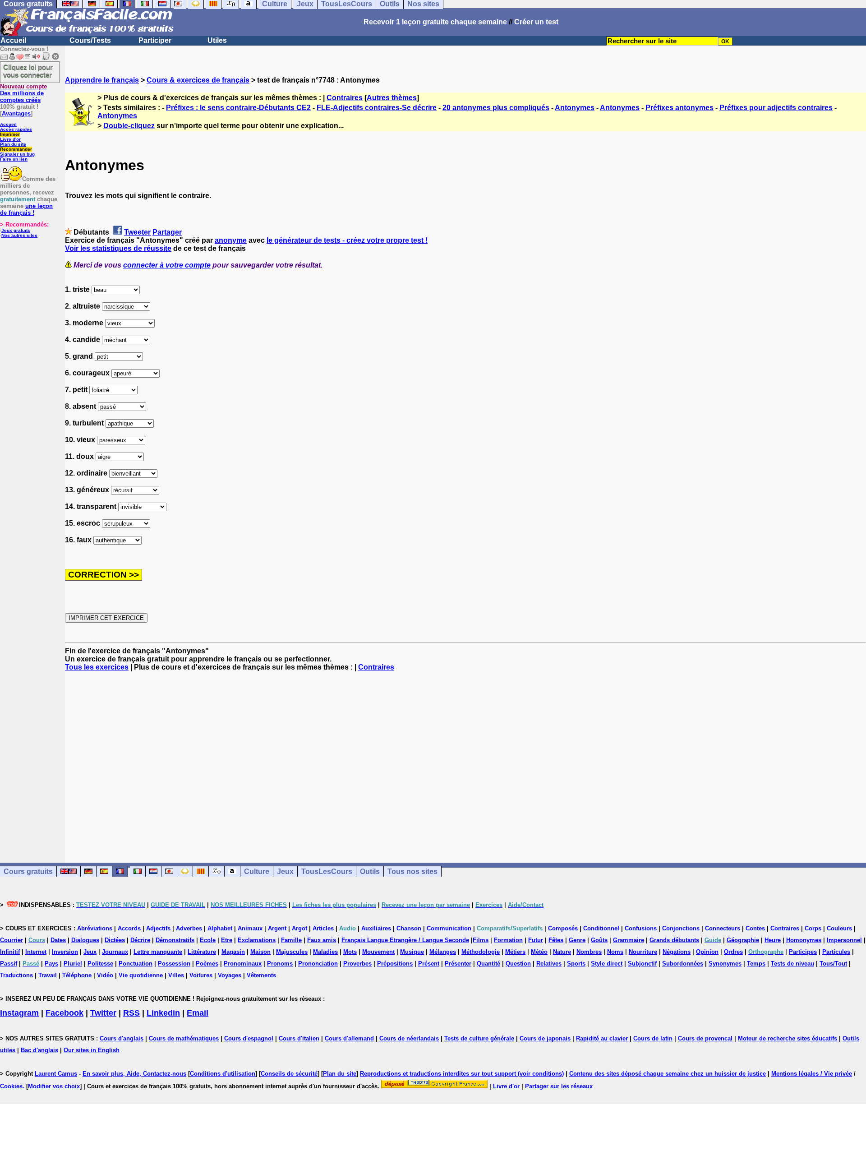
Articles (323, 928)
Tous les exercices (97, 667)
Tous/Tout (833, 963)
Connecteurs (722, 928)
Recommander (16, 149)
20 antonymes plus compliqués (495, 107)
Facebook (64, 1012)
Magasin (233, 951)
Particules (836, 951)
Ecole (208, 940)
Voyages (229, 975)
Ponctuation (135, 963)
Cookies (11, 1086)
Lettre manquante (158, 951)
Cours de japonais (545, 1038)
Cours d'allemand (349, 1038)
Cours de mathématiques (184, 1038)
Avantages (16, 113)
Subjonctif (642, 963)
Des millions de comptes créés (23, 93)
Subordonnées (682, 963)
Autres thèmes (392, 98)
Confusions (641, 928)
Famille (291, 940)
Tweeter (137, 232)
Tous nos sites (412, 871)
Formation (508, 940)
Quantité (488, 963)
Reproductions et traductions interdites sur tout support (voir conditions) (462, 1073)
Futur (535, 940)
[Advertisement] (465, 759)
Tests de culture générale (479, 1038)
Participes (803, 951)
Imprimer (10, 134)
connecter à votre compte (167, 265)
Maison (260, 951)
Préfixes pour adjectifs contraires (776, 107)
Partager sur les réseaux (559, 1086)
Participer (154, 40)
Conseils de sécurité (289, 1073)
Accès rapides (16, 129)
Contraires (345, 98)
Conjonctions (681, 928)
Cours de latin (653, 1038)
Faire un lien (14, 159)
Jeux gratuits (15, 230)
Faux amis (321, 940)
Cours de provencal (705, 1038)
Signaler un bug (17, 154)
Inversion (65, 951)
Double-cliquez (129, 125)
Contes (755, 928)
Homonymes (803, 940)
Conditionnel (601, 928)
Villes (176, 975)
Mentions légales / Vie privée (811, 1073)
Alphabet (219, 928)
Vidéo (105, 975)
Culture (256, 871)
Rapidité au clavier (602, 1038)
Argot (299, 928)
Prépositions (395, 963)
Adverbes (189, 928)
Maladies (325, 951)
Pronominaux (243, 963)
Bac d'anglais (39, 1050)
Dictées (115, 940)
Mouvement (378, 951)
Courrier (11, 940)
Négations (677, 951)
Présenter (458, 963)
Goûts (599, 940)
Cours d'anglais (121, 1038)
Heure (773, 940)
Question (518, 963)
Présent (428, 963)
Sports (576, 963)
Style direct (606, 963)
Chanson (408, 928)
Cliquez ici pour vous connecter (28, 71)
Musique (412, 951)
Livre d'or (10, 139)
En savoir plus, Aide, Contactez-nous (134, 1073)
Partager (167, 232)
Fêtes (555, 940)
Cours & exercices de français (198, 80)
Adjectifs (158, 928)
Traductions (16, 975)
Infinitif (10, 951)
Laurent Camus (56, 1073)
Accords (129, 928)
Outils (370, 871)
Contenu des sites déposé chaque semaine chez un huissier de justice (667, 1073)
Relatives (549, 963)
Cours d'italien (299, 1038)
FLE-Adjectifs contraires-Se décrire (377, 107)
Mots (350, 951)
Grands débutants (674, 940)
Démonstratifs (175, 940)
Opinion (707, 951)
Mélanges (442, 951)
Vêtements (261, 975)
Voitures (200, 975)
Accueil (13, 40)
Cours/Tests (90, 40)
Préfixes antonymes (679, 107)
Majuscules (292, 951)
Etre (226, 940)
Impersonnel (844, 940)
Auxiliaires (376, 928)
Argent (277, 928)
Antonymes (574, 107)
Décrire (140, 940)
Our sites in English (92, 1050)
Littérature (202, 951)
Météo (539, 951)
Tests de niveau (792, 963)
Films (480, 940)
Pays (51, 963)
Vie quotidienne (141, 975)
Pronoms (280, 963)
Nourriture (643, 951)
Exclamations (257, 940)
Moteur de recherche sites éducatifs (787, 1038)
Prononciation (318, 963)
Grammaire (628, 940)
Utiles (217, 40)
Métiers (515, 951)
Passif (8, 963)
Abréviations (94, 928)
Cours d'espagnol (248, 1038)
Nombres (589, 951)
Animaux (250, 928)
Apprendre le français (102, 80)
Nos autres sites (19, 235)
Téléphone (77, 975)
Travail (47, 975)
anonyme (231, 240)
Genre (577, 940)
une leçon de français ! (26, 209)
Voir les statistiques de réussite (118, 248)
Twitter (103, 1012)
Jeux (285, 871)
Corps (813, 928)
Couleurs (839, 928)
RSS (131, 1012)
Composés (563, 928)
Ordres (733, 951)
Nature (562, 951)
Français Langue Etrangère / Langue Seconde (405, 940)
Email (197, 1012)
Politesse (100, 963)
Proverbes (357, 963)
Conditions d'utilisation (222, 1073)
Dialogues (85, 940)
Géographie (743, 940)
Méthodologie (480, 951)
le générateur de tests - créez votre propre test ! (347, 240)
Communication (449, 928)
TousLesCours (326, 871)
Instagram (19, 1012)
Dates (58, 940)
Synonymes (725, 963)
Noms (615, 951)
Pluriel (73, 963)
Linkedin (163, 1012)
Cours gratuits (28, 871)
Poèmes (207, 963)
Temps (756, 963)
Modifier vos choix (54, 1086)
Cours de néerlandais (409, 1038)
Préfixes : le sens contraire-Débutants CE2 (238, 107)
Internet (35, 951)
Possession (174, 963)
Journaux (115, 951)
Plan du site (13, 144)
